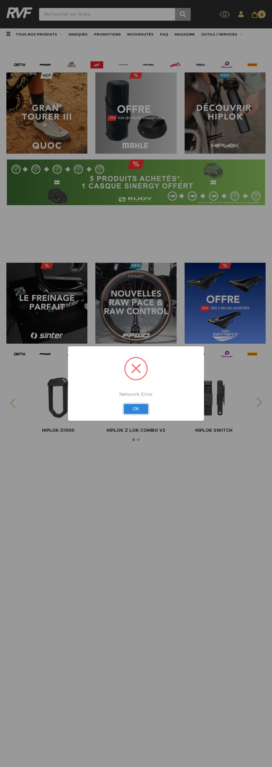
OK (136, 408)
